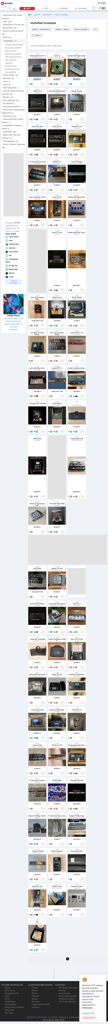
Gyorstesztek (64, 993)
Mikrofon (8, 97)
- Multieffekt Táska (10, 66)
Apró (36, 15)
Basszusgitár (9, 28)
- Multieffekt (7, 63)
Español (42, 1017)
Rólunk (8, 987)
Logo (7, 996)
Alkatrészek (9, 116)
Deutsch (31, 1017)
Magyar (63, 1017)
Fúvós (6, 84)
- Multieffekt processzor (11, 69)
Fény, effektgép (11, 100)
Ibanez (34, 993)
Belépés (103, 3)
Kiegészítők (9, 131)
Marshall (35, 996)
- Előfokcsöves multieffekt (12, 54)
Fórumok (62, 990)
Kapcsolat (9, 1013)
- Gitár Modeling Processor (12, 57)
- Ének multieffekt (9, 72)
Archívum (36, 1007)
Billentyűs (8, 78)
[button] (102, 8)
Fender (35, 987)
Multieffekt (10, 41)
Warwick (35, 1001)
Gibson (35, 990)
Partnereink (9, 1010)
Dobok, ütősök (10, 75)
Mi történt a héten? (67, 999)
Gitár (7, 21)
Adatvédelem (10, 1004)
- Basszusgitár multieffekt (12, 48)
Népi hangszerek (10, 87)
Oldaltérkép (10, 1001)
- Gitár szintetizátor (10, 60)
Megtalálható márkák (41, 1004)
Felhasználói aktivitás (68, 996)
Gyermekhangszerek (12, 106)
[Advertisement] (13, 184)
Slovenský (74, 1017)
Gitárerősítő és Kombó (13, 24)
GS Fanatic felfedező (67, 1001)
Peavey (35, 999)
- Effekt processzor (10, 51)
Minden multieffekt (61, 15)
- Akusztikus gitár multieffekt (13, 45)
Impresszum (10, 990)
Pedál (7, 37)
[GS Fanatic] (29, 15)
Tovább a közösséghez (13, 282)
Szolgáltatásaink (12, 993)
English (53, 1017)
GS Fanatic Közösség (68, 987)
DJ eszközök (8, 103)
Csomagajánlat (10, 141)
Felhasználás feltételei (14, 1007)
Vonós (6, 81)
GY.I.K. (7, 999)
